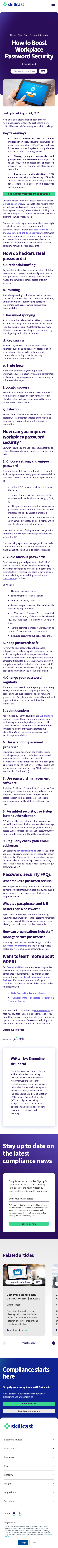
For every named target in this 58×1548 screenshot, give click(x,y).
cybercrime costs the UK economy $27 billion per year (27, 231)
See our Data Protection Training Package (29, 194)
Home (13, 35)
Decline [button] (34, 1542)
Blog (20, 35)
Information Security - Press (24, 71)
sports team (9, 578)
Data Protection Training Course (28, 993)
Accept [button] (23, 1542)
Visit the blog (29, 1343)
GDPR (43, 71)
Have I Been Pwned (26, 850)
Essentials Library (16, 967)
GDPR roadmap (42, 1010)
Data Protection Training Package (26, 978)
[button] (4, 1343)
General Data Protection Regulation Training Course (31, 999)
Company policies (10, 1523)
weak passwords (13, 204)
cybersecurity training (15, 945)
